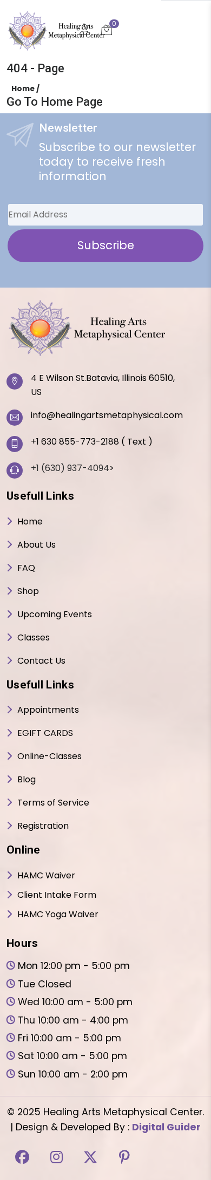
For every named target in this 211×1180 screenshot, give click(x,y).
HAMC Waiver (46, 877)
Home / (25, 89)
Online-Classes (49, 758)
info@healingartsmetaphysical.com (107, 417)
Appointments (48, 712)
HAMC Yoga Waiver (57, 916)
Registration (43, 828)
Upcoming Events (54, 616)
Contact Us (41, 663)
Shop (28, 593)
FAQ (26, 570)
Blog (26, 781)
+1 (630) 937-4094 (70, 470)
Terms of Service (53, 805)
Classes (33, 639)
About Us (36, 547)
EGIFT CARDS (45, 735)
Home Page (72, 101)
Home (30, 523)
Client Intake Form (56, 897)
